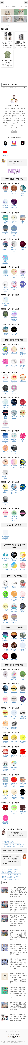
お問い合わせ (9, 1031)
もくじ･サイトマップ (17, 1031)
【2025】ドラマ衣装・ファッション (11, 869)
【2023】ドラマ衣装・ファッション (11, 873)
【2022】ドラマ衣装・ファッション (11, 874)
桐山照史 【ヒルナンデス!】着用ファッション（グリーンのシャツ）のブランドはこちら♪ (7, 64)
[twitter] (12, 131)
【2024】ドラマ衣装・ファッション (11, 871)
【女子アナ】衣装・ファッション (11, 843)
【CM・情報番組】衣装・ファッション (12, 846)
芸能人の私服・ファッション (10, 841)
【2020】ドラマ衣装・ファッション (11, 878)
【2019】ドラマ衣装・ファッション (11, 879)
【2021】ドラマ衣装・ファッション (11, 876)
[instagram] (15, 131)
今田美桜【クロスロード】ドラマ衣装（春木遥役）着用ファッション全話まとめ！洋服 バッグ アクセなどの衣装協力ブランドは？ (18, 1005)
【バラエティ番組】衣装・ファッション (13, 844)
